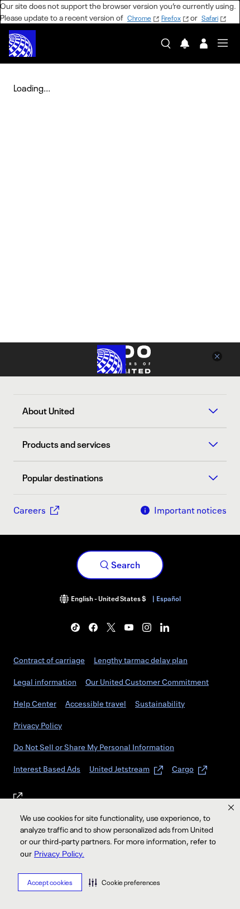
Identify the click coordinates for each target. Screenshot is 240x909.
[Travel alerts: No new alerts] (184, 43)
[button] (124, 882)
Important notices (190, 510)
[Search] (165, 43)
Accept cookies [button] (50, 882)
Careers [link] (29, 510)
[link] (75, 627)
